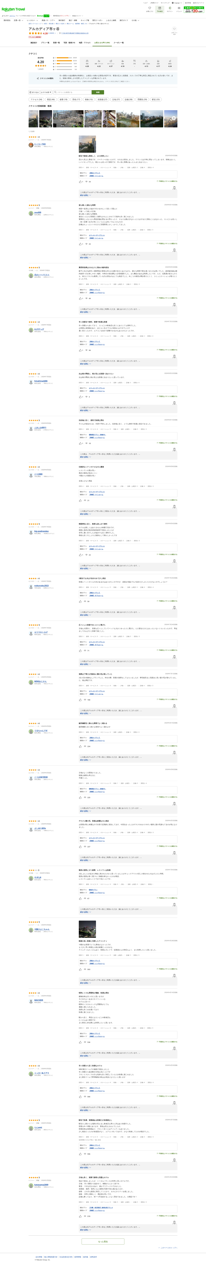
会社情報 (39, 1257)
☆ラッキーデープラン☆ (97, 235)
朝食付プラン (93, 890)
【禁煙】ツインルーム (96, 176)
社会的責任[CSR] (66, 1257)
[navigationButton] (174, 118)
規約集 (85, 1257)
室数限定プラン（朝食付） (97, 435)
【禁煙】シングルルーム (97, 293)
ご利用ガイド (154, 3)
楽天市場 (188, 3)
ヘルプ (145, 3)
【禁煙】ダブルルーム (96, 596)
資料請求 (93, 1257)
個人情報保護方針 (51, 1257)
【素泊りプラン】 (94, 173)
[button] (33, 118)
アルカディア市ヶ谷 (44, 28)
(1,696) (102, 42)
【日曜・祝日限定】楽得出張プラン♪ (101, 1208)
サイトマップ (165, 3)
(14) (69, 42)
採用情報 (77, 1257)
